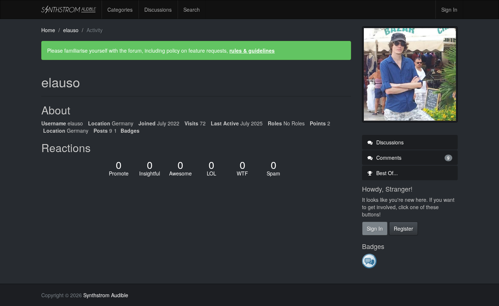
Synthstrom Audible (68, 9)
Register (403, 228)
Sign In (449, 9)
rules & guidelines (252, 50)
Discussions (158, 9)
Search (191, 9)
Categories (120, 9)
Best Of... (386, 173)
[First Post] (370, 260)
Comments (412, 157)
